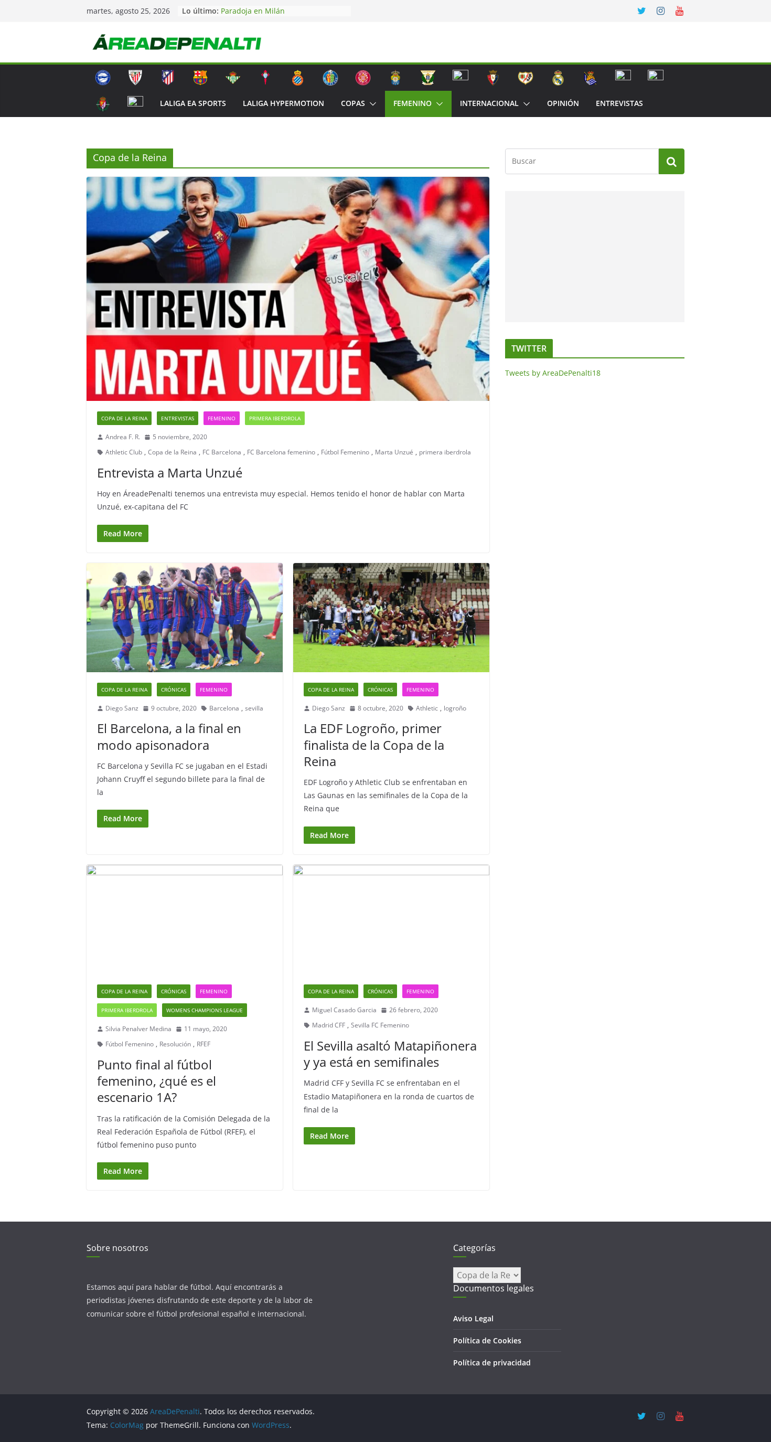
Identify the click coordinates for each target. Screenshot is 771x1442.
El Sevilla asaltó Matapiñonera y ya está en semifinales (390, 1053)
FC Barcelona (221, 452)
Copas (353, 103)
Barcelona (224, 708)
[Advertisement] (592, 256)
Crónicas (173, 689)
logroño (455, 708)
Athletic (427, 708)
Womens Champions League (204, 1010)
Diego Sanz (121, 708)
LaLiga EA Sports (193, 103)
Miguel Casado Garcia (344, 1009)
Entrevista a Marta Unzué (169, 472)
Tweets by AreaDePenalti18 (553, 373)
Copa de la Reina (124, 418)
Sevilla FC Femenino (380, 1025)
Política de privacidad (492, 1362)
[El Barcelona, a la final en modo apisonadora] (185, 617)
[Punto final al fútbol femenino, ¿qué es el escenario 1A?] (185, 919)
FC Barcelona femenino (281, 452)
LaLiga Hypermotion (283, 103)
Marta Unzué (394, 452)
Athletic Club (123, 452)
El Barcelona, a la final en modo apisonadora (169, 736)
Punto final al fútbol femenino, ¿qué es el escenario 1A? (156, 1081)
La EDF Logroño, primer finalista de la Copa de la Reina (374, 744)
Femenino (412, 103)
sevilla (254, 708)
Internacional (489, 103)
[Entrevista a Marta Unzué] (288, 289)
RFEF (203, 1044)
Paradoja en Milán (253, 11)
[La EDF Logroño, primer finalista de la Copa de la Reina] (391, 617)
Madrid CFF (328, 1025)
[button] (371, 104)
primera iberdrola (445, 452)
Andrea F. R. (122, 436)
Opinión (563, 103)
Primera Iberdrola (275, 418)
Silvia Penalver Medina (138, 1028)
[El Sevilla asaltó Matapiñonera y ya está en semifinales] (391, 919)
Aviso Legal (473, 1318)
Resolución (175, 1044)
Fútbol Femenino (345, 452)
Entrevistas (619, 103)
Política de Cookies (487, 1340)
